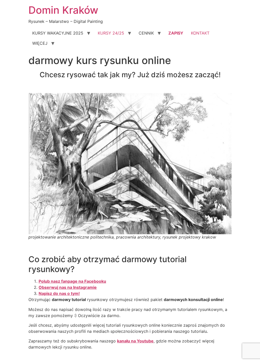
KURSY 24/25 (111, 33)
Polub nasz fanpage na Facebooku (72, 281)
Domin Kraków (63, 10)
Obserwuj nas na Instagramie (68, 287)
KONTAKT (200, 33)
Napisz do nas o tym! (59, 293)
